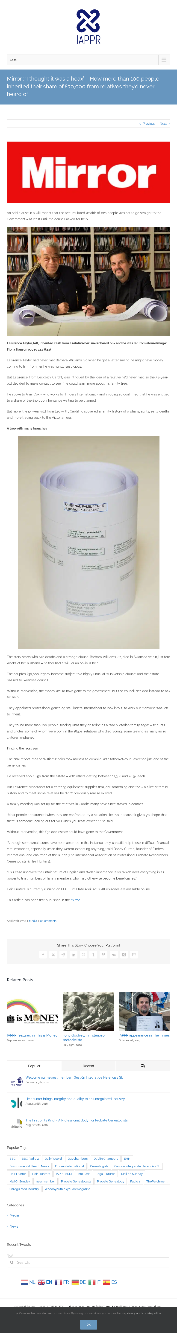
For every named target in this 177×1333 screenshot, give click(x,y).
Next (163, 123)
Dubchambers (78, 1158)
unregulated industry (24, 1189)
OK (89, 1325)
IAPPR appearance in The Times (144, 1035)
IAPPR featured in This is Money (32, 1035)
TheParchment (156, 1181)
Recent (88, 1066)
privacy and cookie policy (143, 1313)
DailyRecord (53, 1158)
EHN (127, 1158)
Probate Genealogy (110, 1181)
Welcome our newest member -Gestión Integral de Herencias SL (74, 1077)
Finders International (69, 1166)
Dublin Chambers (106, 1158)
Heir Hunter (17, 1174)
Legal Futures (105, 1174)
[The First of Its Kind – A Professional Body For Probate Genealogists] (17, 1121)
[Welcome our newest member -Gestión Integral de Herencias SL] (17, 1078)
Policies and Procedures (146, 1306)
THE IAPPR (56, 1306)
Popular (34, 1066)
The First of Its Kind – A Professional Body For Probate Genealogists (77, 1120)
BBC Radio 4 (30, 1158)
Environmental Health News (29, 1166)
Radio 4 (135, 1181)
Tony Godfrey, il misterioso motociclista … (84, 1037)
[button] (10, 1019)
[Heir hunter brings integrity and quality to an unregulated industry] (17, 1100)
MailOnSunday (19, 1181)
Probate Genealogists (76, 1181)
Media (33, 921)
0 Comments (48, 921)
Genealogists (99, 1166)
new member (45, 1181)
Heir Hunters (41, 1174)
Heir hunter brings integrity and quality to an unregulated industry (75, 1099)
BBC (12, 1158)
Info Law (84, 1174)
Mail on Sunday (132, 1174)
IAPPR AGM (64, 1174)
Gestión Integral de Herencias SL (137, 1166)
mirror (75, 900)
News (14, 1226)
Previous (149, 123)
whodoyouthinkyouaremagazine (68, 1189)
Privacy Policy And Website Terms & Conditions (98, 1306)
